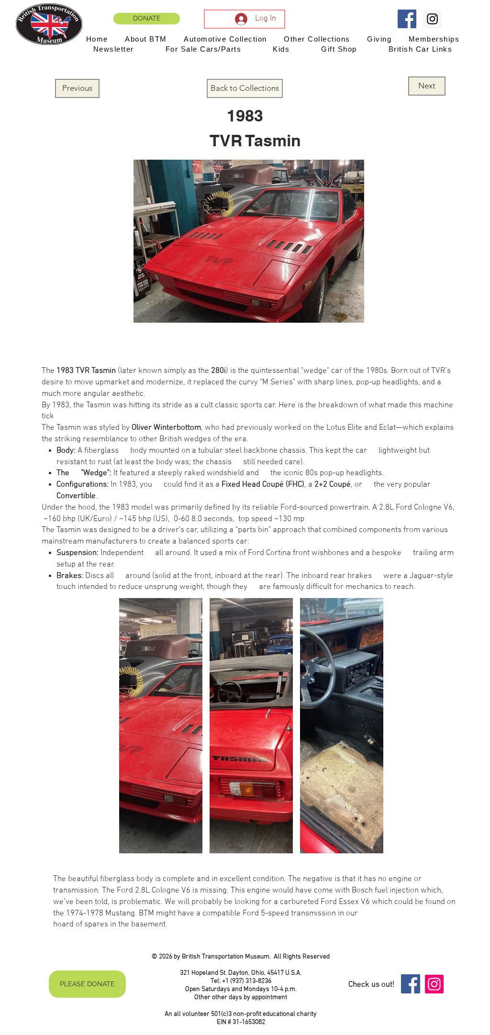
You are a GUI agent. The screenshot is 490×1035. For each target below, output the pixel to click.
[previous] (137, 730)
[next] (366, 730)
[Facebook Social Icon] (407, 19)
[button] (160, 725)
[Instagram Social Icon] (432, 19)
